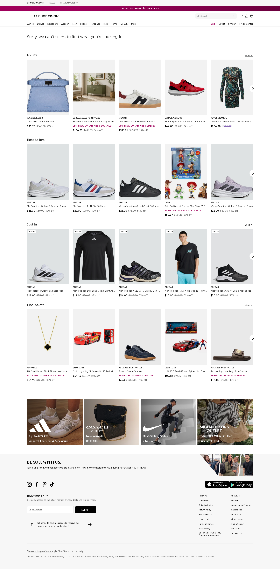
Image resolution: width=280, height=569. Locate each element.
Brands (40, 24)
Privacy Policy (205, 519)
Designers (52, 24)
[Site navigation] (28, 16)
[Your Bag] (251, 16)
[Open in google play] (241, 487)
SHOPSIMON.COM (35, 2)
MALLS (52, 2)
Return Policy (205, 509)
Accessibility (204, 528)
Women (65, 24)
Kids (105, 24)
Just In (30, 24)
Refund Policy (205, 514)
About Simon (237, 519)
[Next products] (253, 88)
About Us (235, 495)
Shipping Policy (206, 505)
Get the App (236, 509)
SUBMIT (86, 509)
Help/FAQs (204, 495)
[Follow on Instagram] (29, 485)
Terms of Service (207, 524)
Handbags (95, 24)
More (133, 24)
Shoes (83, 24)
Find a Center (246, 24)
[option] (48, 94)
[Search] (216, 16)
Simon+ (232, 24)
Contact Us (204, 500)
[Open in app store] (217, 487)
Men (74, 24)
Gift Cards (236, 528)
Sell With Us (236, 533)
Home (114, 24)
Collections (236, 514)
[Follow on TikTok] (52, 485)
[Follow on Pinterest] (45, 485)
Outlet (221, 24)
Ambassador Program (241, 505)
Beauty (124, 24)
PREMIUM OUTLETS (69, 2)
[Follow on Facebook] (37, 485)
